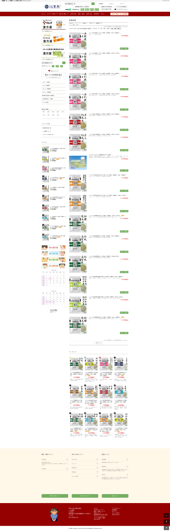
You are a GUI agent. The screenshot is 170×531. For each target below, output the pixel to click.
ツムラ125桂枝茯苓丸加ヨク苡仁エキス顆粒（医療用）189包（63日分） (108, 195)
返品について (115, 495)
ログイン (112, 3)
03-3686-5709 (107, 9)
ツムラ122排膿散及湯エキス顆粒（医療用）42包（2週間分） (105, 317)
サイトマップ (166, 0)
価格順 (85, 28)
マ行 (48, 115)
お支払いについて (99, 510)
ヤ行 (53, 115)
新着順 (89, 28)
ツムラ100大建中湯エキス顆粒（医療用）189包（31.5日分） (121, 374)
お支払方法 (73, 14)
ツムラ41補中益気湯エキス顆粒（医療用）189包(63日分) (91, 430)
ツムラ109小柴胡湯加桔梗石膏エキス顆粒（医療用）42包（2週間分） (106, 374)
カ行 (48, 111)
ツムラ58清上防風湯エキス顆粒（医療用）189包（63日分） (104, 134)
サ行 (53, 111)
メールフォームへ (122, 9)
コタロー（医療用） (47, 92)
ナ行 (63, 111)
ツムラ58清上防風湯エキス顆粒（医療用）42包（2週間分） (104, 114)
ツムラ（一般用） (46, 82)
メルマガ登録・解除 (99, 517)
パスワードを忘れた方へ (48, 134)
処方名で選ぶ (63, 14)
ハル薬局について (46, 131)
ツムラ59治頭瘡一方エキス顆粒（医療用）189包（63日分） (104, 53)
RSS (95, 519)
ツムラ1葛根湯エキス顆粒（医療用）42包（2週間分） (121, 402)
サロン (102, 14)
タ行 (58, 111)
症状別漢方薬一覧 (46, 128)
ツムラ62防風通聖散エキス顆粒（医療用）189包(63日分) (104, 256)
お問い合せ (89, 14)
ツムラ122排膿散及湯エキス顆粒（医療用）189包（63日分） (105, 215)
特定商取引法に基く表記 (100, 514)
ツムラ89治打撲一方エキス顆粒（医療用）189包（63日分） (104, 93)
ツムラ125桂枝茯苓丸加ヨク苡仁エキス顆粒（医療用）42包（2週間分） (108, 175)
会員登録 (101, 3)
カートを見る (115, 513)
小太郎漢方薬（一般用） (48, 99)
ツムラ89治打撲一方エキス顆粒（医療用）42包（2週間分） (104, 73)
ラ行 (58, 115)
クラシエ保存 (45, 102)
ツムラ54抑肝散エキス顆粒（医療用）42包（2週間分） (91, 374)
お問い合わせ (115, 514)
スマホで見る (53, 310)
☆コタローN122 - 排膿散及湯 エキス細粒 (100, 154)
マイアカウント (116, 508)
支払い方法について (85, 495)
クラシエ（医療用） (47, 88)
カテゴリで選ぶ (51, 14)
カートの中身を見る (54, 75)
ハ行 (43, 115)
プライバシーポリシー (100, 516)
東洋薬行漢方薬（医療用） (48, 95)
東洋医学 (96, 14)
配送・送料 (81, 14)
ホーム (43, 14)
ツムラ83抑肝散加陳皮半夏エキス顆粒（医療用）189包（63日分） (106, 297)
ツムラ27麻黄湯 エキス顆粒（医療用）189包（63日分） (76, 402)
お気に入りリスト (54, 71)
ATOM (98, 519)
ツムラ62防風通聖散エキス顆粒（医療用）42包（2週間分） (104, 236)
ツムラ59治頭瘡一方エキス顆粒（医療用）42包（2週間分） (104, 32)
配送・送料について (55, 495)
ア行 (43, 111)
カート (122, 3)
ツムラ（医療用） (46, 85)
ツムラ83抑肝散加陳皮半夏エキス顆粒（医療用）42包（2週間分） (106, 276)
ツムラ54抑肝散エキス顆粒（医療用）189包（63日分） (121, 430)
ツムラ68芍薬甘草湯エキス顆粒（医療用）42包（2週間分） (106, 402)
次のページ (99, 342)
